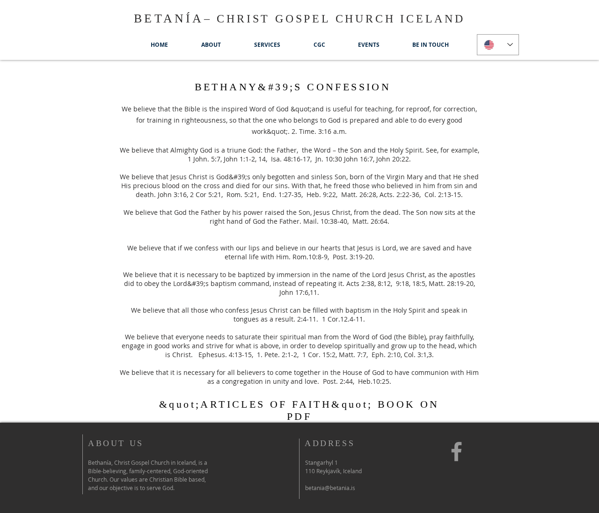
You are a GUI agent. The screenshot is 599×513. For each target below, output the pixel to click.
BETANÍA (169, 18)
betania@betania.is (330, 487)
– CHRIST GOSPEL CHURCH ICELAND (334, 19)
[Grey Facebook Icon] (456, 451)
